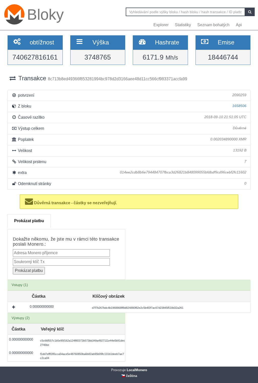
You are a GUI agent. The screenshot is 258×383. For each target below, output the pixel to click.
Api (239, 25)
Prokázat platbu (29, 221)
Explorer (161, 25)
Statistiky (183, 25)
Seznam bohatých (213, 25)
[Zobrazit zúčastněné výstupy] (14, 307)
